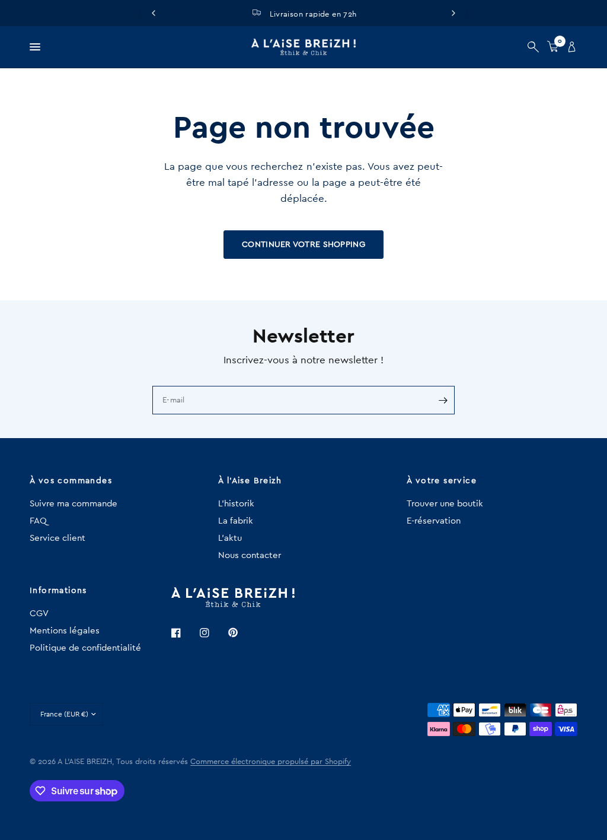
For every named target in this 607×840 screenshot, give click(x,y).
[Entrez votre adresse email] (443, 400)
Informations (58, 591)
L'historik (236, 503)
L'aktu (230, 538)
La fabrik (235, 520)
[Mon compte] (570, 47)
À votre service (442, 481)
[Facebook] (184, 633)
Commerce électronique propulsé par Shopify (270, 761)
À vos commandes (71, 481)
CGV (39, 613)
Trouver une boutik (445, 503)
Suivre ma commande (73, 503)
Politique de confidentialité (85, 648)
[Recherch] (533, 47)
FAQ (38, 520)
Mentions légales (65, 630)
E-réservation (434, 520)
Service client (57, 538)
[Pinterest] (241, 633)
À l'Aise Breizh (250, 481)
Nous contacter (249, 555)
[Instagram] (213, 633)
